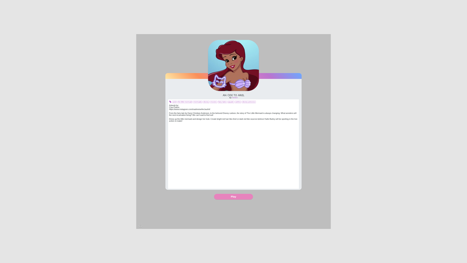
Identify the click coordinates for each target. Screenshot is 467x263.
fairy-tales (222, 102)
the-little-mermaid (185, 102)
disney (206, 102)
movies (213, 102)
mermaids (198, 102)
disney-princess (248, 102)
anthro (238, 102)
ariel (174, 102)
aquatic (231, 102)
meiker (235, 98)
